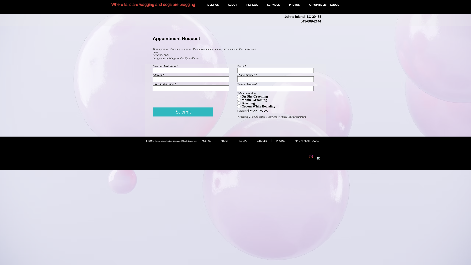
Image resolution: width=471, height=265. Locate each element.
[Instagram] (311, 156)
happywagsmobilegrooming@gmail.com (176, 58)
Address (157, 75)
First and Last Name (164, 66)
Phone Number (246, 75)
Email (240, 66)
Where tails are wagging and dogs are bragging (153, 4)
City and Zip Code (163, 84)
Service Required (247, 84)
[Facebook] (318, 158)
